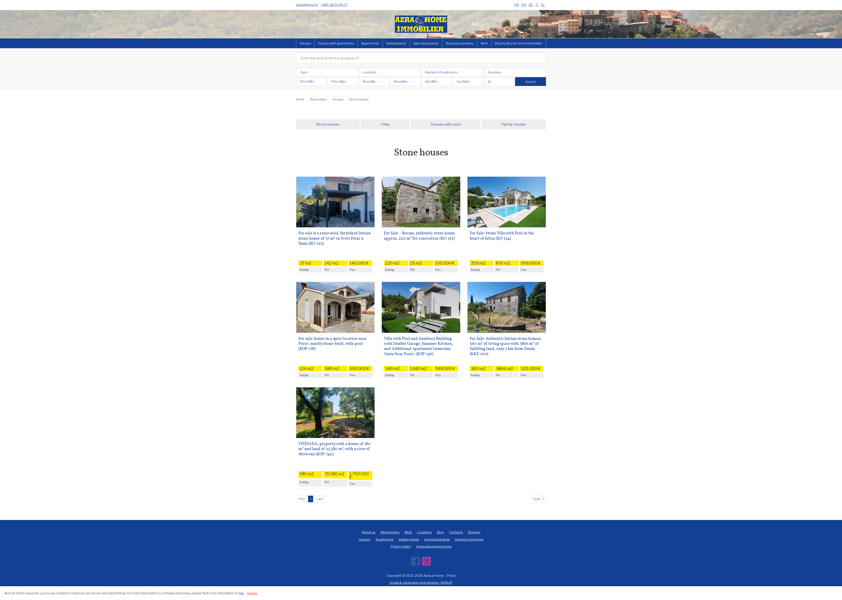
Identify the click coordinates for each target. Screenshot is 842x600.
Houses (305, 43)
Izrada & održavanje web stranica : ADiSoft (421, 583)
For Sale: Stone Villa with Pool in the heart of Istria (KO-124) (502, 236)
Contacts (523, 24)
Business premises (460, 43)
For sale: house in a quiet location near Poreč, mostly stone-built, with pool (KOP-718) (332, 344)
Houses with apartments (336, 43)
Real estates (365, 24)
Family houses (513, 124)
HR (516, 5)
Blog (440, 532)
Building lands (396, 43)
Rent (484, 43)
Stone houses (328, 124)
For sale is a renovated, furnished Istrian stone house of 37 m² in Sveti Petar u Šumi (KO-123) (334, 238)
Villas (385, 124)
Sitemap (474, 532)
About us (319, 24)
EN (523, 5)
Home (300, 99)
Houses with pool (445, 124)
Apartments (370, 43)
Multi (477, 24)
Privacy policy (401, 546)
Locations (424, 532)
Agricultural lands (426, 43)
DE (530, 5)
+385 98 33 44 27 (334, 5)
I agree (252, 593)
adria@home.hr (307, 5)
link (241, 593)
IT (537, 5)
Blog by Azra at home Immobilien (518, 43)
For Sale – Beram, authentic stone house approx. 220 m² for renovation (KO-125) (419, 236)
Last (319, 499)
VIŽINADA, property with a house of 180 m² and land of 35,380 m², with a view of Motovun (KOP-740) (334, 449)
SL (543, 5)
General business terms (433, 546)
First (301, 499)
